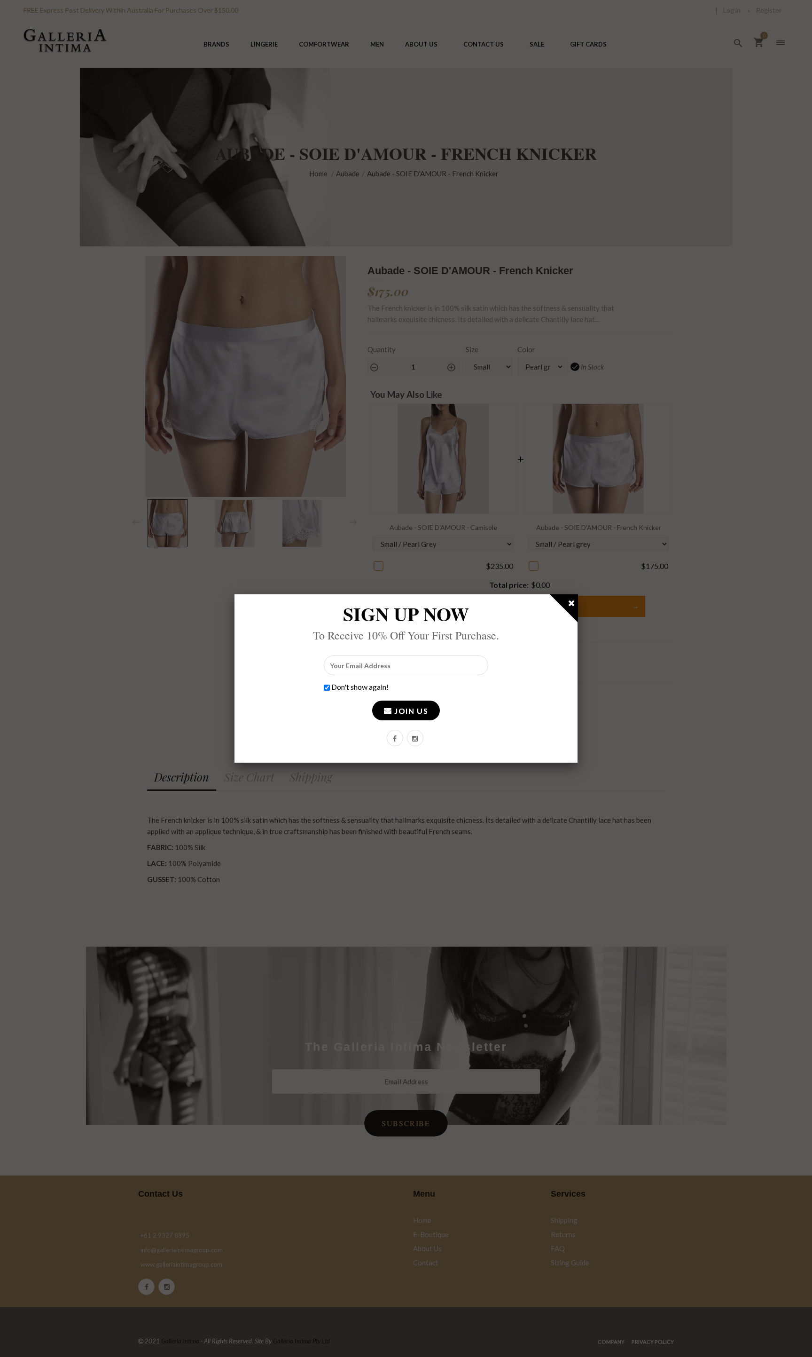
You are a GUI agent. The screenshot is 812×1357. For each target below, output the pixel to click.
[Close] (572, 605)
